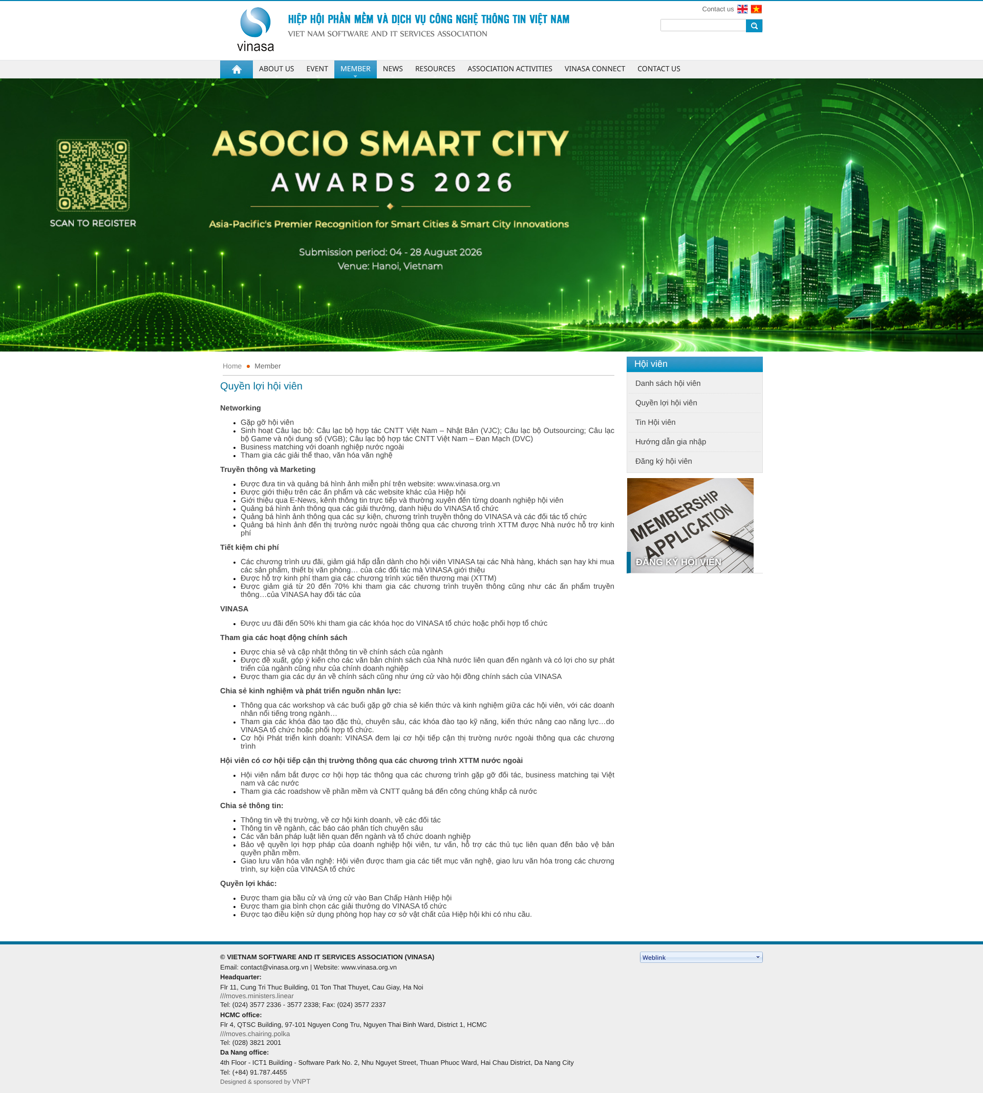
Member (267, 366)
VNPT (301, 1081)
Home (232, 366)
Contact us (718, 9)
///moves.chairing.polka (255, 1034)
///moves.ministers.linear (257, 996)
